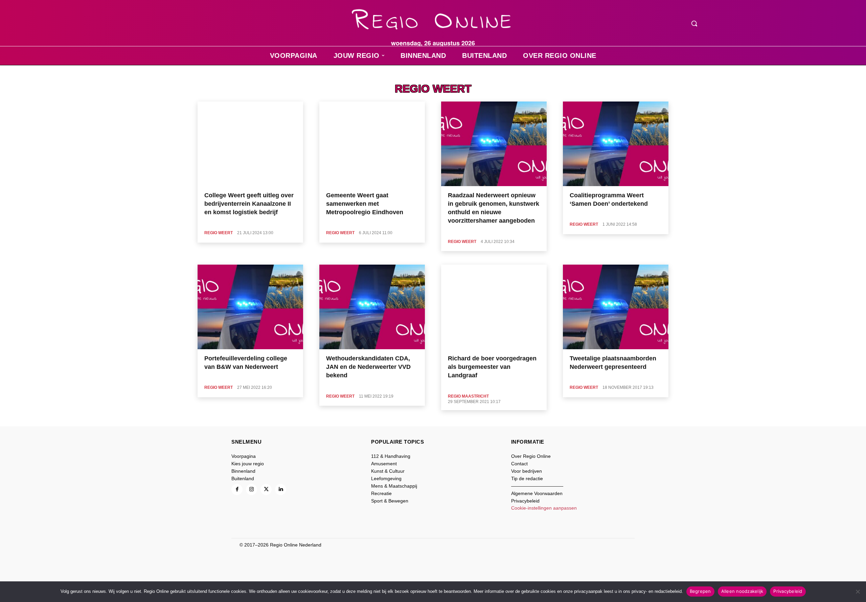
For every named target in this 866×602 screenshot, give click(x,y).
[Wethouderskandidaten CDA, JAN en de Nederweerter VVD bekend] (372, 307)
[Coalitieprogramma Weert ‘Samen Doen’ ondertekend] (615, 144)
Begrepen (700, 591)
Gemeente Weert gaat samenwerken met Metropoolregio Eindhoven (364, 204)
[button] (694, 23)
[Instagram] (251, 489)
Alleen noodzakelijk (742, 591)
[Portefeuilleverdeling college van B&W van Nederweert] (250, 307)
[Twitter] (266, 489)
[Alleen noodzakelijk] (857, 591)
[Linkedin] (280, 489)
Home (208, 76)
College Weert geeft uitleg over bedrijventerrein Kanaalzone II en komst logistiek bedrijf (249, 204)
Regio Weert (218, 232)
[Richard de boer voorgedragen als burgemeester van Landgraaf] (494, 307)
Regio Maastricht (468, 396)
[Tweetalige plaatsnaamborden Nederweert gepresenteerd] (615, 307)
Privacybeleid (787, 591)
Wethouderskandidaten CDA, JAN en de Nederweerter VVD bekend (368, 367)
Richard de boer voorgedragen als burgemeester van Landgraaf (492, 367)
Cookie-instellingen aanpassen (544, 508)
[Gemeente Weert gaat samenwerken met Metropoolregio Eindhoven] (372, 144)
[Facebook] (237, 489)
